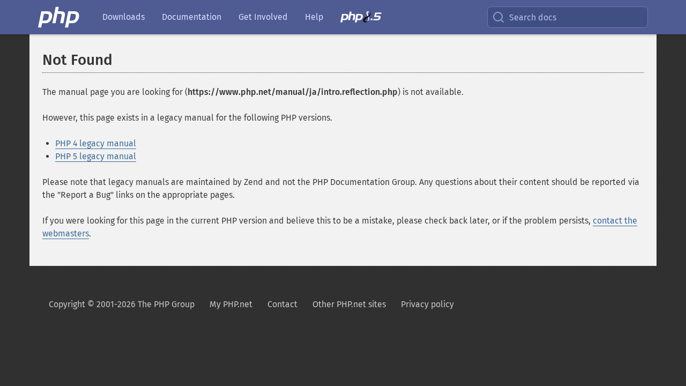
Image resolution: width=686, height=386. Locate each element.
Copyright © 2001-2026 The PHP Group (122, 304)
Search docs (532, 17)
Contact (282, 304)
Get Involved (263, 17)
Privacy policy (427, 304)
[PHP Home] (59, 17)
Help (314, 17)
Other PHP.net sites (349, 304)
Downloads (123, 17)
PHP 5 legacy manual (95, 156)
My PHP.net (231, 304)
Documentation (191, 17)
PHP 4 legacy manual (95, 143)
